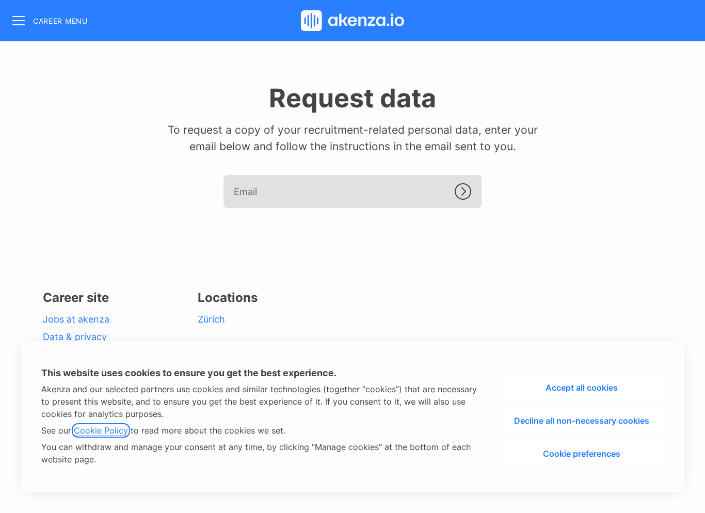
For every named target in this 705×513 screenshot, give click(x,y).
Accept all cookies (582, 387)
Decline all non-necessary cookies (581, 420)
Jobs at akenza (76, 319)
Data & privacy (75, 336)
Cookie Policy (101, 430)
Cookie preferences (581, 453)
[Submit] (468, 191)
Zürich (211, 319)
